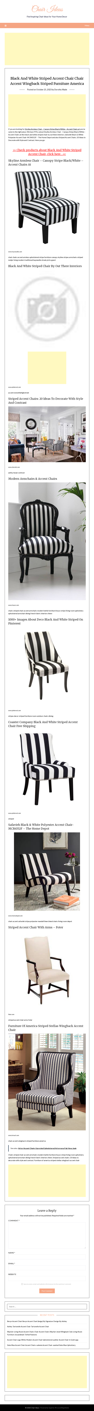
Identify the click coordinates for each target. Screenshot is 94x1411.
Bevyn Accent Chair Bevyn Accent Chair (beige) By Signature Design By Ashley (37, 1321)
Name (11, 1253)
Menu (87, 25)
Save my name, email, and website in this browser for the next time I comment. (47, 1284)
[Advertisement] (47, 49)
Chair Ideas (47, 9)
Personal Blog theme (62, 1408)
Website (12, 1274)
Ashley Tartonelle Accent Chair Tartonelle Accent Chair (28, 1326)
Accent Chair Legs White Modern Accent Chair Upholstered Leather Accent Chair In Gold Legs (42, 1340)
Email (11, 1263)
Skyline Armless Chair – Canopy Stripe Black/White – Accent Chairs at (52, 129)
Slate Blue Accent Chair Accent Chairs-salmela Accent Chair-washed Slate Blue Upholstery (41, 1345)
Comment (14, 1220)
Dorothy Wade (60, 89)
